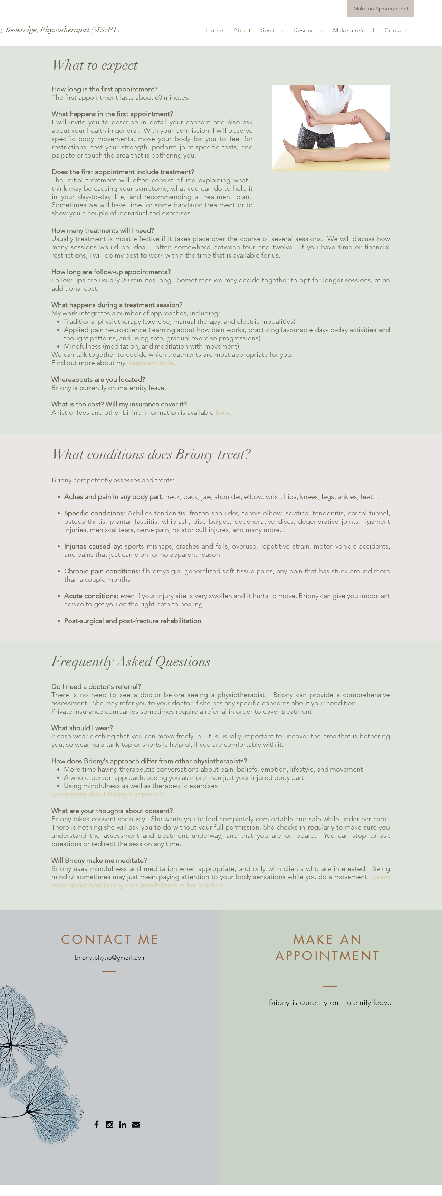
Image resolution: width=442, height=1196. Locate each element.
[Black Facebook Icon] (97, 1124)
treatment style (150, 363)
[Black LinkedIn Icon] (123, 1124)
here (222, 412)
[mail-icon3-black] (136, 1124)
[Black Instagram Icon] (110, 1124)
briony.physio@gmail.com (110, 957)
